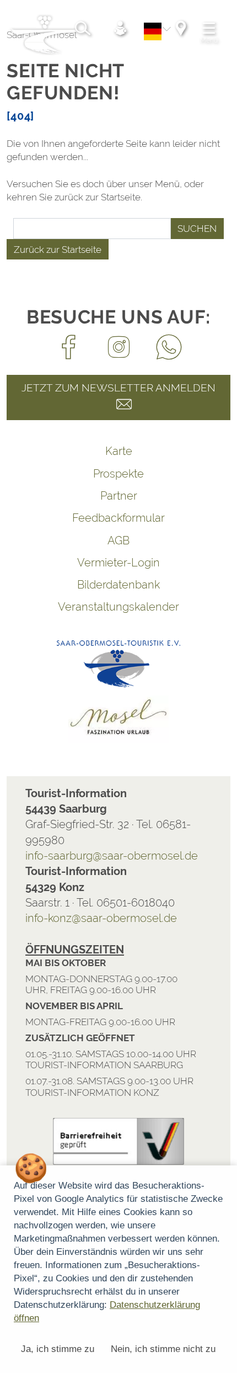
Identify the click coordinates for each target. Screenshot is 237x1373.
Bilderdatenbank (118, 584)
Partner (118, 495)
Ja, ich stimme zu (57, 1349)
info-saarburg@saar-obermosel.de (111, 855)
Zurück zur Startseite (57, 249)
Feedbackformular (118, 517)
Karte (118, 451)
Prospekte (118, 473)
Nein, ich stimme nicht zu (163, 1349)
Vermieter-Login (118, 562)
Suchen (197, 228)
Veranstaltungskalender (118, 606)
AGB (118, 540)
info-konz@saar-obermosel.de (101, 918)
